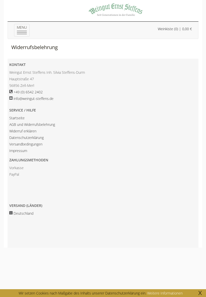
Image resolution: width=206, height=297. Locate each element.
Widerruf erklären (22, 131)
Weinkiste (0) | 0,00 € (175, 28)
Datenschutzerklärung (26, 137)
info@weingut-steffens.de (34, 98)
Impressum (18, 150)
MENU (23, 30)
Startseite (17, 118)
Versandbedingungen (25, 144)
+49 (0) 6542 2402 (28, 92)
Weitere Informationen (165, 293)
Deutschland (23, 213)
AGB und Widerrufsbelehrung (32, 124)
